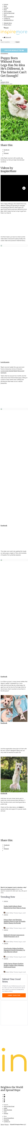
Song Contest (7, 11)
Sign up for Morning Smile (8, 889)
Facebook (4, 525)
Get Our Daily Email (9, 13)
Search (6, 27)
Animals (6, 8)
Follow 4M (8, 37)
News (5, 6)
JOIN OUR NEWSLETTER (14, 50)
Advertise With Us (8, 20)
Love (5, 1111)
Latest (5, 1108)
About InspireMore (9, 16)
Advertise (6, 1120)
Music (5, 9)
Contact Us (7, 18)
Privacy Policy (7, 24)
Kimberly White (5, 82)
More (5, 15)
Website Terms (8, 23)
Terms (2, 1124)
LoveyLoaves (5, 362)
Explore (6, 4)
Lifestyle (6, 901)
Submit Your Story (14, 995)
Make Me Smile (8, 1110)
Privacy (7, 1124)
